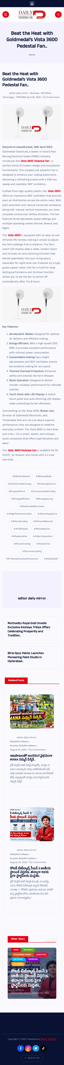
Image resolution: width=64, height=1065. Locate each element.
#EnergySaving (45, 499)
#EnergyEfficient (21, 499)
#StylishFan (44, 544)
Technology (8, 97)
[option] (32, 973)
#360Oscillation (22, 476)
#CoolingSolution (47, 484)
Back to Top (33, 1058)
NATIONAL (46, 93)
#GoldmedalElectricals (33, 506)
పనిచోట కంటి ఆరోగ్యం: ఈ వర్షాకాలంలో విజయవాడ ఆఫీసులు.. (31, 981)
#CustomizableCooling (44, 491)
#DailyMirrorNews (19, 742)
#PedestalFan (20, 536)
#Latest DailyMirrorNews (23, 746)
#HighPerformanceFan (20, 514)
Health (30, 964)
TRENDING (21, 97)
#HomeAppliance (48, 514)
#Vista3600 (52, 559)
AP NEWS (18, 964)
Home (32, 55)
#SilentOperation (44, 536)
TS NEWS (33, 969)
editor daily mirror (18, 93)
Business (34, 93)
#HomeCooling (20, 521)
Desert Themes (48, 1039)
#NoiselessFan (42, 529)
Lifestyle (45, 964)
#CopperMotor (17, 491)
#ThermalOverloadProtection (23, 559)
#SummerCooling (33, 551)
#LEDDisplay (22, 529)
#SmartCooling (23, 544)
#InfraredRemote (44, 521)
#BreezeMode (45, 476)
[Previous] (48, 939)
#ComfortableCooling (20, 484)
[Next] (53, 939)
